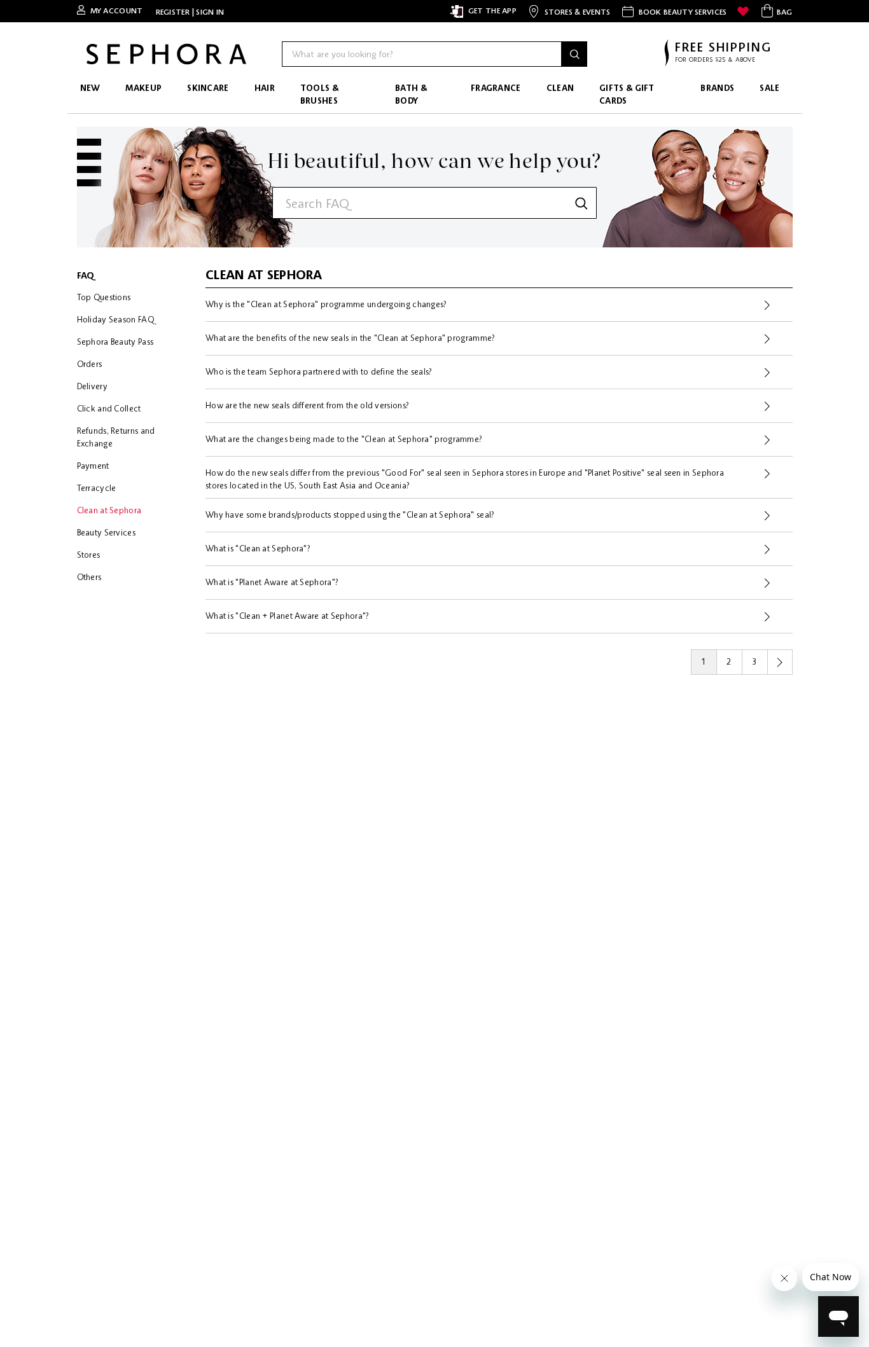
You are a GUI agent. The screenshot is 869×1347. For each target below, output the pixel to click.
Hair (264, 89)
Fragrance (496, 89)
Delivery (92, 387)
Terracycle (96, 489)
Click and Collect (109, 409)
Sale (769, 89)
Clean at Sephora (109, 511)
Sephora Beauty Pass (115, 342)
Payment (93, 466)
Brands (717, 89)
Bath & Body (411, 95)
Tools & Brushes (319, 95)
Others (89, 578)
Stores (89, 555)
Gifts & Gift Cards (627, 95)
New (90, 89)
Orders (89, 365)
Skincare (207, 89)
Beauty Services (106, 533)
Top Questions (104, 298)
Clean (560, 89)
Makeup (143, 89)
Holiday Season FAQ (115, 320)
